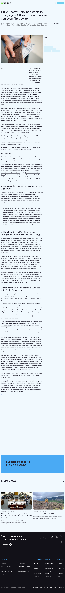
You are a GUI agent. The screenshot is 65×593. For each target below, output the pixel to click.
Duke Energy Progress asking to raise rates (21, 88)
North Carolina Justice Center (13, 170)
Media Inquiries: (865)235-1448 (40, 587)
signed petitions (20, 130)
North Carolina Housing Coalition (30, 170)
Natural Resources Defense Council (10, 173)
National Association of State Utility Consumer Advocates (19, 192)
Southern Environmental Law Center (23, 168)
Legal (51, 587)
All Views (61, 481)
